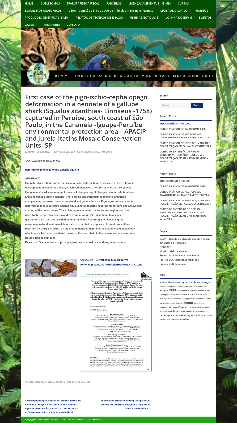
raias (183, 311)
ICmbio (197, 303)
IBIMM (31, 152)
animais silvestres (169, 282)
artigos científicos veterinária (194, 286)
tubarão (208, 315)
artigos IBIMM (168, 290)
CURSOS (183, 3)
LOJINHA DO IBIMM (179, 17)
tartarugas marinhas (193, 315)
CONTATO (73, 25)
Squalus (188, 311)
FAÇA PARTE (52, 25)
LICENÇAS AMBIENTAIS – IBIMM (150, 3)
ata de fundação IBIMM (186, 290)
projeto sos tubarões (170, 311)
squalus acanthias (201, 311)
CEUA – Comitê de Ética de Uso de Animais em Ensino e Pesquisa (111, 11)
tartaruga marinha (170, 315)
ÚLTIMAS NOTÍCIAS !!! (144, 17)
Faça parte (170, 303)
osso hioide (173, 307)
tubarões (184, 319)
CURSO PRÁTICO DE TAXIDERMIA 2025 (183, 129)
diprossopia (34, 382)
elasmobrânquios (177, 299)
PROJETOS (201, 11)
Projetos (206, 307)
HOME (29, 3)
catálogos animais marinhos (172, 295)
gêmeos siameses (81, 382)
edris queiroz (190, 294)
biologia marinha (203, 290)
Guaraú (179, 303)
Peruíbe (182, 307)
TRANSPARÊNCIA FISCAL (83, 3)
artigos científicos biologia (194, 282)
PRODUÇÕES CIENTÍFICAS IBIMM (47, 17)
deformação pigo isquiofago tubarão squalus (52, 169)
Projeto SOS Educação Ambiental (179, 255)
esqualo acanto (63, 382)
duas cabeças (48, 382)
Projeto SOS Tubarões (173, 264)
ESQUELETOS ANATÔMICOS (43, 11)
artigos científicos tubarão (171, 286)
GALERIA (30, 25)
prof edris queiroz (195, 307)
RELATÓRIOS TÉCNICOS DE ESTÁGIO (99, 17)
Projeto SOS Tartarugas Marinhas (179, 260)
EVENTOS (205, 17)
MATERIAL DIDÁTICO (173, 11)
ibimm (188, 302)
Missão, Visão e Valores (174, 251)
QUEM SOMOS (50, 3)
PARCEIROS (114, 3)
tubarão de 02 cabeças (169, 319)
